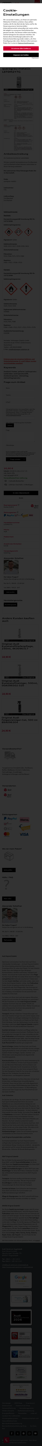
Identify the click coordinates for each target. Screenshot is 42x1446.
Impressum (35, 58)
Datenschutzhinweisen (26, 43)
